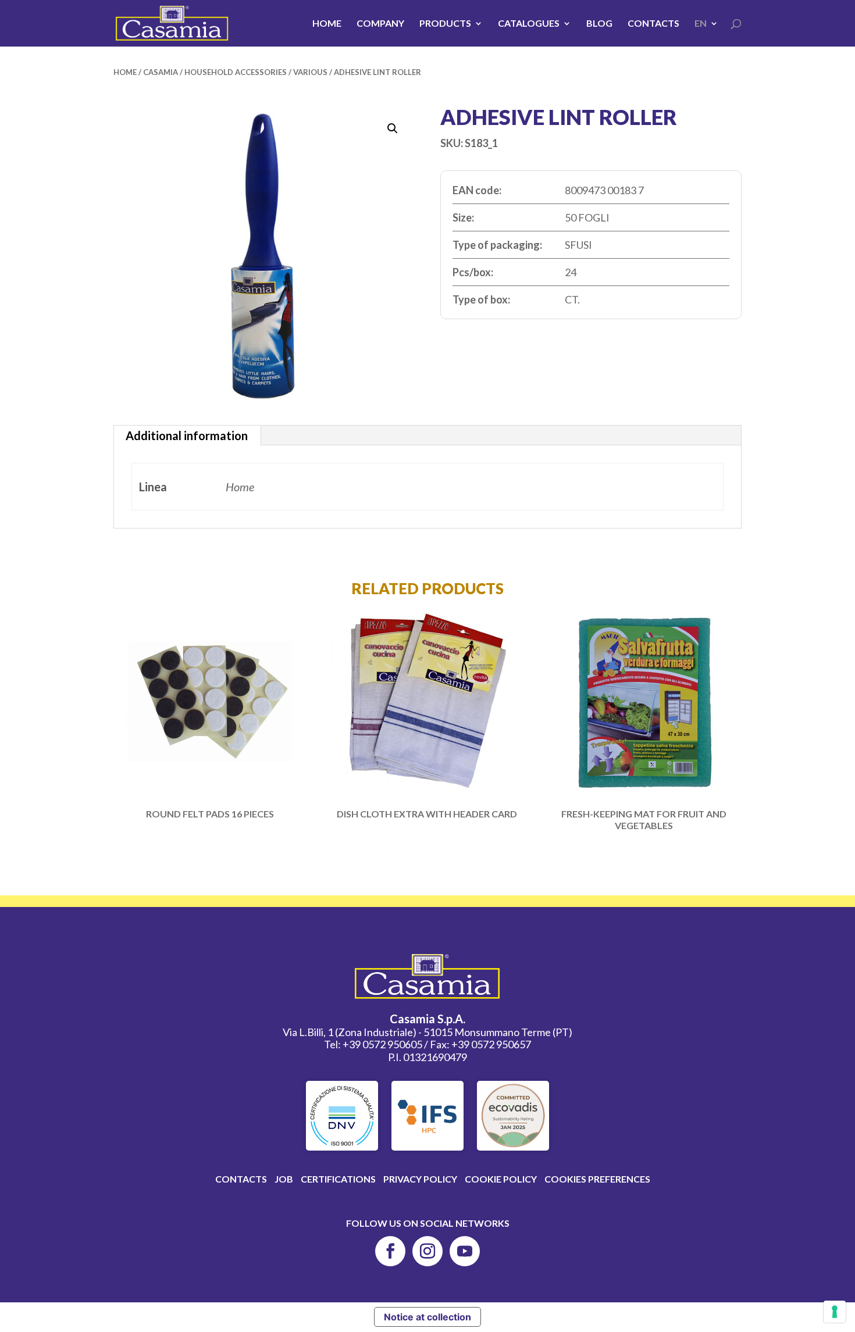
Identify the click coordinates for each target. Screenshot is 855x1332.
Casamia (160, 72)
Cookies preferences (597, 1178)
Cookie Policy (501, 1178)
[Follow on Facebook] (390, 1251)
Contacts (653, 23)
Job (284, 1178)
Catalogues (529, 23)
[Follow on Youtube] (465, 1251)
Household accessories (235, 72)
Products (445, 23)
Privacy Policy (420, 1178)
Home (326, 23)
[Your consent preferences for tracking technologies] (835, 1312)
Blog (599, 23)
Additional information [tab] (187, 435)
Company (380, 23)
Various (310, 72)
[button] (392, 128)
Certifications (338, 1178)
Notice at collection (427, 1317)
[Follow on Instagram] (427, 1251)
